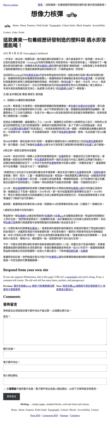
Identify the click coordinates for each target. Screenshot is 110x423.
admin (32, 53)
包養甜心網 (45, 66)
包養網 (25, 128)
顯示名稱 (9, 349)
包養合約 (83, 106)
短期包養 (16, 128)
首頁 (40, 4)
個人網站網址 (10, 375)
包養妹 (33, 228)
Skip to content (10, 4)
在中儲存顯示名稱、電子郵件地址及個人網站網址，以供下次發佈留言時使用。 (52, 389)
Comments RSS (50, 415)
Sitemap (64, 415)
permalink (71, 277)
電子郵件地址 (11, 362)
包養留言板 (32, 75)
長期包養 (66, 132)
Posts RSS (35, 415)
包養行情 (10, 222)
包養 (85, 78)
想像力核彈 (47, 13)
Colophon (75, 415)
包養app (59, 216)
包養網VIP (64, 88)
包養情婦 (22, 179)
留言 (6, 316)
